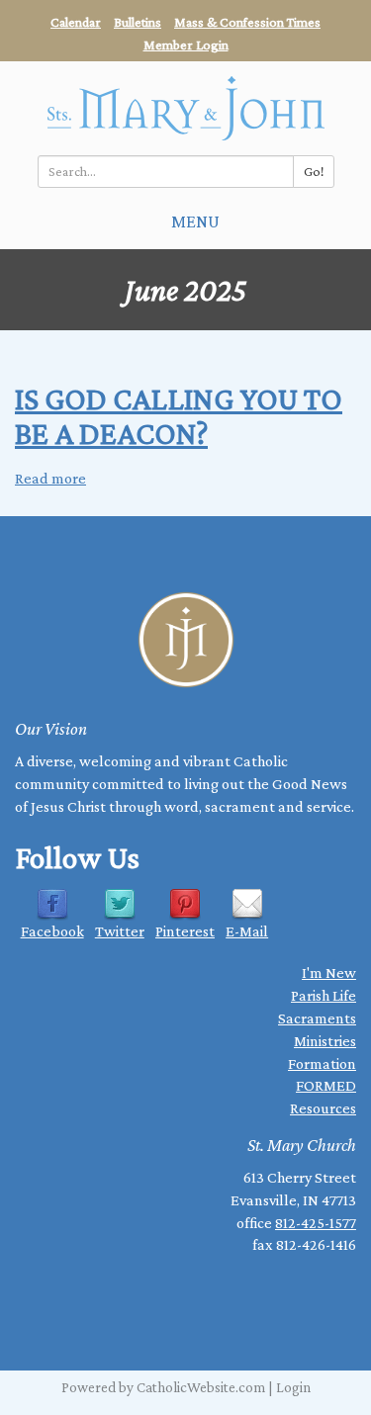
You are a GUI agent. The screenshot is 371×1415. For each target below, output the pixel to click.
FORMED (326, 1085)
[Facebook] (52, 903)
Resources (323, 1108)
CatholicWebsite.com (201, 1387)
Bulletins (137, 22)
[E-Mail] (247, 903)
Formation (322, 1063)
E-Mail (247, 931)
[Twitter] (120, 903)
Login (293, 1387)
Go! (314, 171)
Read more (50, 478)
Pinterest (185, 931)
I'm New (329, 972)
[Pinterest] (185, 903)
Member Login (186, 44)
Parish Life (323, 995)
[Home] (185, 108)
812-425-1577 (315, 1222)
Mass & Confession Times (247, 22)
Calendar (75, 22)
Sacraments (317, 1018)
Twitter (119, 931)
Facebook (52, 931)
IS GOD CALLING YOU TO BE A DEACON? (178, 416)
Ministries (325, 1040)
